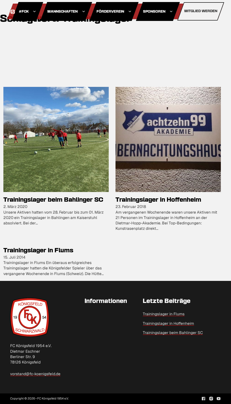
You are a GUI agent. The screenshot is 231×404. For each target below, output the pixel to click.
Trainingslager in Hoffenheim (158, 200)
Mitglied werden (200, 11)
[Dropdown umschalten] (34, 11)
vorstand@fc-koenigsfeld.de (35, 373)
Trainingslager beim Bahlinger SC (53, 200)
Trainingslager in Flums (38, 250)
